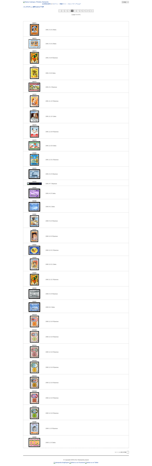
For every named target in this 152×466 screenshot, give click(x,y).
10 (88, 11)
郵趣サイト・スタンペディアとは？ (70, 4)
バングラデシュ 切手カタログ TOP (33, 7)
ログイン (55, 4)
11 (92, 11)
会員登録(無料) (46, 4)
